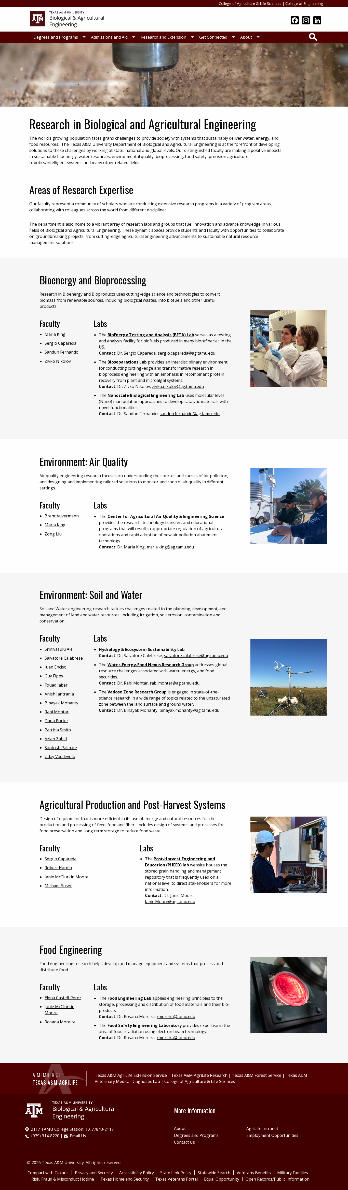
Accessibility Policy (136, 1173)
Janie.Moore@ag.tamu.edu (170, 901)
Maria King (55, 334)
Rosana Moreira (60, 1022)
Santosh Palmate (61, 747)
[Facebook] (294, 20)
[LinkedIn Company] (317, 20)
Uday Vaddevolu (60, 756)
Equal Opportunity (221, 1179)
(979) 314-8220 (45, 1136)
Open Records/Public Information (278, 1179)
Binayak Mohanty (61, 703)
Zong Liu (53, 534)
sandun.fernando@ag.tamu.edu (190, 413)
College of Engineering (304, 3)
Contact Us (184, 1142)
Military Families (292, 1173)
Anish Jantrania (59, 694)
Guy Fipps (54, 676)
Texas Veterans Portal (176, 1179)
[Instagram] (306, 20)
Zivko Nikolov (58, 361)
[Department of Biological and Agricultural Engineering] (68, 19)
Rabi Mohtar (57, 712)
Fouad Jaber (56, 685)
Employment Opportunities (272, 1135)
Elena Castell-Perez (63, 997)
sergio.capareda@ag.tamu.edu (186, 353)
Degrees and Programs (55, 37)
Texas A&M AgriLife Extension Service (131, 1075)
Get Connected (213, 37)
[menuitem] (58, 37)
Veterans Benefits (254, 1173)
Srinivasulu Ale (59, 649)
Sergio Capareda (60, 343)
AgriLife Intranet (262, 1128)
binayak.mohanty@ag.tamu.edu (189, 710)
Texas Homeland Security (124, 1179)
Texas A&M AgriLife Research (199, 1075)
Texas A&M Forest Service (256, 1075)
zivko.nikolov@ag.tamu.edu (178, 386)
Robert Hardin (58, 867)
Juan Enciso (55, 667)
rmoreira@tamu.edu (176, 1016)
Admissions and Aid (109, 37)
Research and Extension (163, 37)
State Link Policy (175, 1173)
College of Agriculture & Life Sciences (250, 3)
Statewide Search (214, 1173)
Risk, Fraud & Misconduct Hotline (62, 1179)
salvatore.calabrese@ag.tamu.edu (196, 655)
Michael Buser (58, 886)
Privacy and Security (94, 1173)
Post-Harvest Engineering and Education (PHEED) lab (180, 862)
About (246, 37)
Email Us (78, 1136)
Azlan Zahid (56, 739)
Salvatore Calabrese (64, 658)
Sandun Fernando (61, 352)
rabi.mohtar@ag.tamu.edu (174, 683)
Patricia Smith (58, 730)
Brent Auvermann (62, 516)
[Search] (313, 37)
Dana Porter (56, 720)
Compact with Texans (48, 1173)
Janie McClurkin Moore (66, 877)
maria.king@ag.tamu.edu (170, 547)
